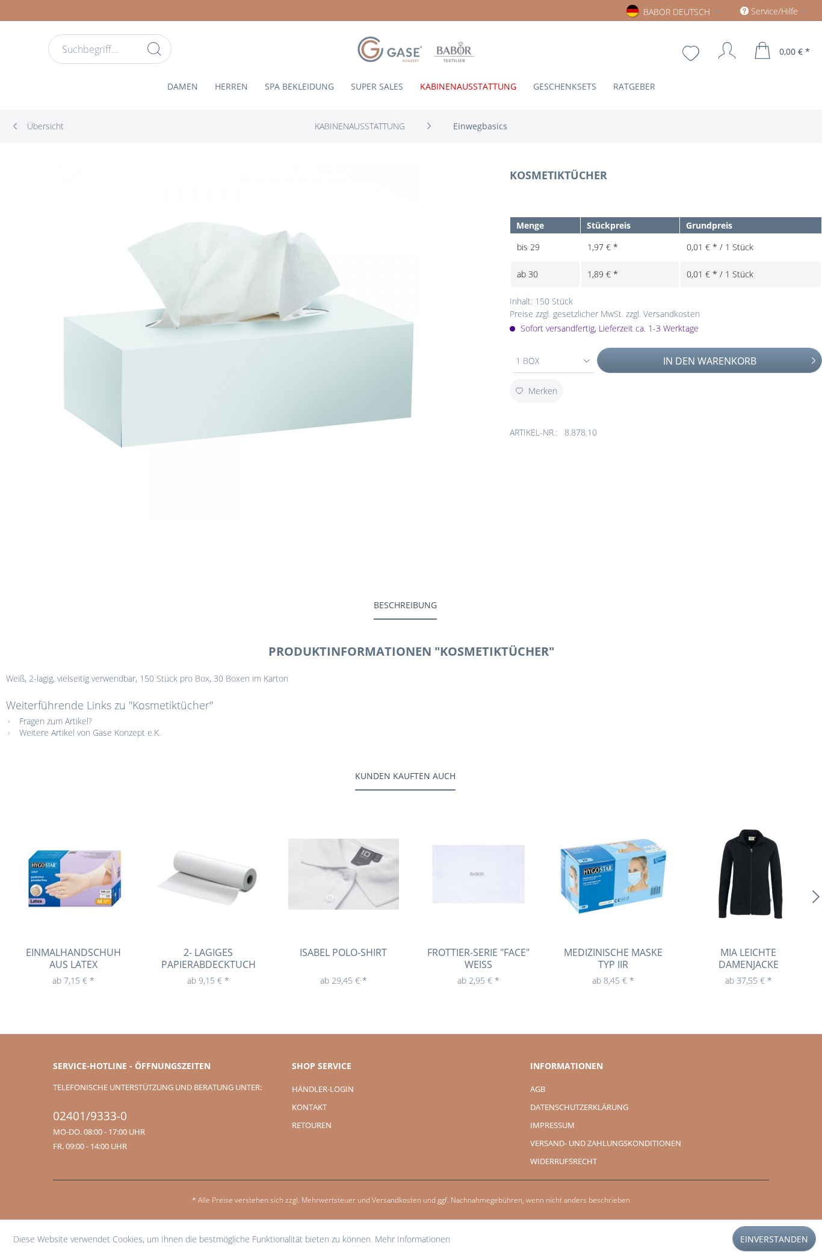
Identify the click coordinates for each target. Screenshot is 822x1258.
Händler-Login (323, 1089)
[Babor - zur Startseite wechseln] (414, 49)
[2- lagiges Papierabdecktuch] (208, 874)
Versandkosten (396, 1200)
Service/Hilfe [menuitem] (774, 11)
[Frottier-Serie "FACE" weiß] (478, 874)
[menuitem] (110, 49)
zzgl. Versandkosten (663, 313)
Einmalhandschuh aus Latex (73, 958)
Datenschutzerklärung (579, 1107)
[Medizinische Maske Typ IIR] (613, 874)
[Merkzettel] (692, 51)
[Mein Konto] (721, 50)
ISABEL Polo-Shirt (343, 952)
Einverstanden (774, 1239)
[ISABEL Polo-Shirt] (343, 874)
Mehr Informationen (412, 1239)
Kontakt (309, 1107)
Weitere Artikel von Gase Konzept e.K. (89, 732)
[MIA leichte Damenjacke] (748, 874)
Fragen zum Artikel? (54, 721)
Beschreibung (405, 605)
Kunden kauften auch (405, 776)
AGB (537, 1089)
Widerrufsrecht (563, 1161)
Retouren (312, 1125)
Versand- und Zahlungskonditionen (605, 1143)
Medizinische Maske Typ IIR (613, 958)
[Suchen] (154, 49)
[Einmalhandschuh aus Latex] (73, 874)
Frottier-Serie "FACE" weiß (478, 958)
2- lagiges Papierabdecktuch (208, 958)
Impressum (552, 1125)
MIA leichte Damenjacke (748, 958)
